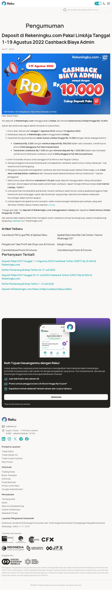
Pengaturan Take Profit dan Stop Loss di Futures (28, 244)
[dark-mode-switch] (104, 3)
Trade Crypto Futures (12, 458)
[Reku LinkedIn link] (3, 439)
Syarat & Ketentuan (11, 509)
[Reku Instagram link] (9, 439)
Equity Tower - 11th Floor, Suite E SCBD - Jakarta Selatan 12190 (22, 432)
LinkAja (51, 204)
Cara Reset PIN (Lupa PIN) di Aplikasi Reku (24, 235)
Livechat (16, 220)
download (56, 397)
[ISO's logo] (33, 539)
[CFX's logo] (48, 539)
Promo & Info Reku (10, 485)
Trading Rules (8, 471)
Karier (4, 502)
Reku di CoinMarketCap (13, 506)
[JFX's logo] (54, 548)
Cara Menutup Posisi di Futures (74, 250)
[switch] (98, 3)
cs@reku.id (11, 426)
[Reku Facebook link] (27, 439)
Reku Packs (7, 461)
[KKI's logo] (35, 548)
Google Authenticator (12, 489)
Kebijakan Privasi (10, 513)
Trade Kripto (8, 451)
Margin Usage (64, 244)
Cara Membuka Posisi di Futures (19, 250)
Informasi (6, 478)
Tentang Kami (8, 499)
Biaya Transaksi (9, 475)
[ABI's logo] (11, 561)
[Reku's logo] (8, 3)
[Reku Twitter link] (15, 439)
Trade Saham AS (10, 454)
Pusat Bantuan (9, 482)
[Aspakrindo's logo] (32, 561)
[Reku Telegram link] (21, 439)
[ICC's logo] (13, 548)
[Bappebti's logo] (7, 539)
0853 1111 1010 (21, 526)
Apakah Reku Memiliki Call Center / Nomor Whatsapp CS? (80, 236)
